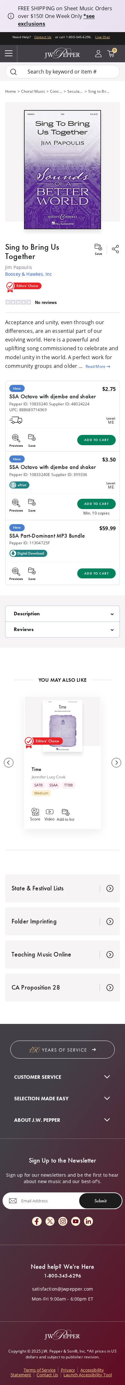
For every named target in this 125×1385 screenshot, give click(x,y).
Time (37, 769)
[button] (62, 168)
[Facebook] (37, 1222)
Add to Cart (96, 440)
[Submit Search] (13, 71)
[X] (50, 1222)
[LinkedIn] (88, 1222)
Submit (100, 1201)
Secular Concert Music (75, 91)
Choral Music (33, 91)
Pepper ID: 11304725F (29, 543)
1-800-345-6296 (62, 1276)
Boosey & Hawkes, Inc (28, 274)
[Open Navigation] (8, 53)
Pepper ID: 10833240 (28, 404)
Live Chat (102, 37)
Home (10, 91)
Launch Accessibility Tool (87, 1375)
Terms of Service (40, 1370)
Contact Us (43, 37)
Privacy (68, 1370)
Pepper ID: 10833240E (29, 474)
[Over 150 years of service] (62, 1050)
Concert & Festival (56, 91)
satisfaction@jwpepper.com (62, 1289)
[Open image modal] (62, 172)
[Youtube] (75, 1222)
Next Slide (116, 762)
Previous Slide (8, 762)
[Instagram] (62, 1222)
